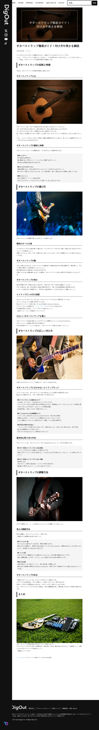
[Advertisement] (50, 676)
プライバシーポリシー (43, 708)
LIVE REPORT (39, 2)
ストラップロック (40, 306)
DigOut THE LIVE (51, 2)
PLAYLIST (61, 2)
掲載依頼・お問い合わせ (69, 708)
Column (28, 51)
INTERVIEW (29, 2)
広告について (56, 708)
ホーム (18, 657)
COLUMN (20, 2)
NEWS (13, 2)
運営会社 (31, 708)
